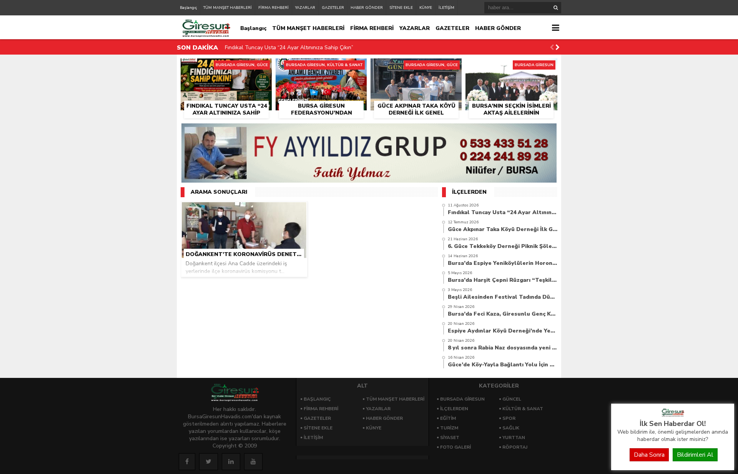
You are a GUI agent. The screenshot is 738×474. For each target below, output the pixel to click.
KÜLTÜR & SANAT (522, 409)
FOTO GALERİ (455, 447)
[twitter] (208, 461)
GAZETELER (333, 7)
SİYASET (449, 437)
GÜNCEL (511, 399)
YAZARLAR (305, 7)
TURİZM (449, 428)
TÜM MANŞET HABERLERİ (227, 7)
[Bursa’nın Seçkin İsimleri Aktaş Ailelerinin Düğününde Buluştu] (511, 67)
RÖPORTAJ (514, 447)
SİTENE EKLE (401, 7)
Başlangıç (188, 7)
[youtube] (253, 461)
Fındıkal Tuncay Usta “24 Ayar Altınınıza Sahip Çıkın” (289, 47)
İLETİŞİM (446, 7)
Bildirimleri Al (695, 455)
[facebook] (187, 461)
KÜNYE (425, 7)
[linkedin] (231, 461)
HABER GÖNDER (367, 7)
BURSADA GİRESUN (462, 399)
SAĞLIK (510, 428)
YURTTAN (513, 437)
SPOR (508, 418)
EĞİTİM (448, 418)
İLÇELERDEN (454, 409)
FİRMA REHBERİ (273, 7)
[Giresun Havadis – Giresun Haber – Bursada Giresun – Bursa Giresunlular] (672, 415)
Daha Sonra (649, 455)
